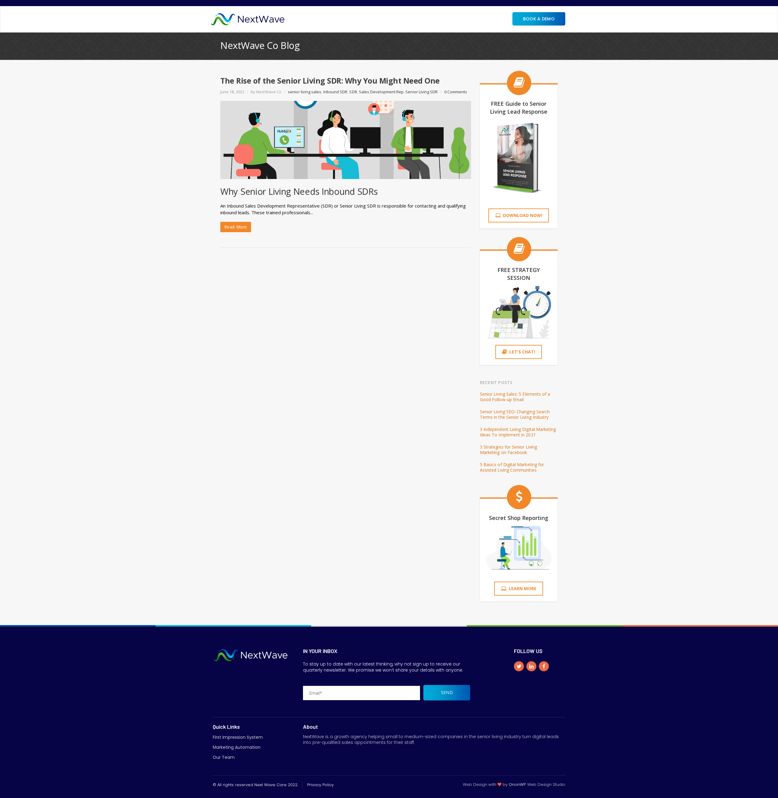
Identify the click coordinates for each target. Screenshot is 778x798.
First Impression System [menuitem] (238, 737)
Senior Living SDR (421, 92)
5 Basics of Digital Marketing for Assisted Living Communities (512, 467)
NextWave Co (268, 92)
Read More (235, 227)
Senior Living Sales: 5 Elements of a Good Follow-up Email (515, 396)
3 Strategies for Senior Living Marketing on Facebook (508, 449)
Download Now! (522, 215)
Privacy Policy (320, 785)
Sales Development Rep (381, 92)
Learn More (522, 588)
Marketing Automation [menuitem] (236, 747)
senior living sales (304, 92)
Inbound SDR (335, 92)
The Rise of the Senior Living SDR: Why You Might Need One (330, 80)
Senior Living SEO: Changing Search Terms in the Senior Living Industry (515, 414)
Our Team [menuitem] (224, 757)
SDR (353, 92)
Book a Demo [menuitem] (539, 19)
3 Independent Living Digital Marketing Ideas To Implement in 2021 (518, 432)
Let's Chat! (522, 352)
